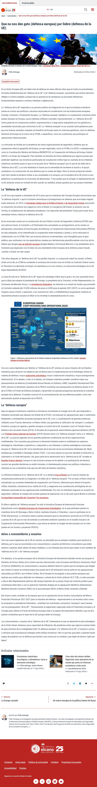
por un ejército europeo (29, 244)
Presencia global (28, 3)
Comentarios (11, 16)
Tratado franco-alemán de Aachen (20, 434)
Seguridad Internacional (10, 81)
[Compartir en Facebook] (67, 684)
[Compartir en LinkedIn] (80, 684)
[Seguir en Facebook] (35, 782)
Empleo (22, 768)
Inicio (3, 16)
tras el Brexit (61, 475)
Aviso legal (20, 762)
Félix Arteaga (14, 72)
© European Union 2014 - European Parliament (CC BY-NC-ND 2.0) (66, 66)
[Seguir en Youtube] (61, 782)
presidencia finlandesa (41, 284)
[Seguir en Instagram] (48, 782)
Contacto (8, 762)
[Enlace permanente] (92, 684)
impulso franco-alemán (11, 460)
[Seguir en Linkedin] (54, 782)
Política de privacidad (38, 762)
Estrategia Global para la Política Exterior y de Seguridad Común (55, 203)
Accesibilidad (10, 768)
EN (52, 10)
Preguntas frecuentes (71, 762)
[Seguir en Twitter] (42, 782)
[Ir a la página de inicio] (9, 10)
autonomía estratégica (36, 375)
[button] (85, 9)
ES (48, 10)
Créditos (54, 762)
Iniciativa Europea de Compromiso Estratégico (39, 508)
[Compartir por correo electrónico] (86, 684)
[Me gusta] (3, 683)
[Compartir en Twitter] (74, 684)
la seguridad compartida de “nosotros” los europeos (24, 497)
